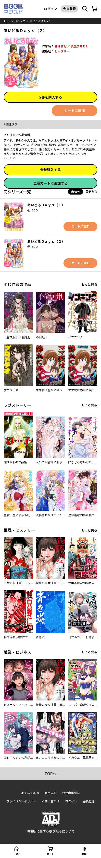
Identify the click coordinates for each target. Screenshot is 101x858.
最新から (91, 192)
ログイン (50, 9)
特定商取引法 (71, 793)
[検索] (85, 9)
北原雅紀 (60, 46)
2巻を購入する (50, 97)
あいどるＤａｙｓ (40, 21)
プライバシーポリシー (21, 801)
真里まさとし (79, 46)
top (6, 21)
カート (50, 853)
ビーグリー (62, 51)
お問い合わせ (50, 801)
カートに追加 (74, 111)
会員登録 (69, 9)
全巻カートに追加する (50, 183)
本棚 (84, 853)
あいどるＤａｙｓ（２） (46, 241)
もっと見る (89, 284)
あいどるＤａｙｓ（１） (46, 205)
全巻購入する (50, 170)
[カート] (94, 9)
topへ (50, 773)
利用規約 (50, 793)
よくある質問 (30, 793)
